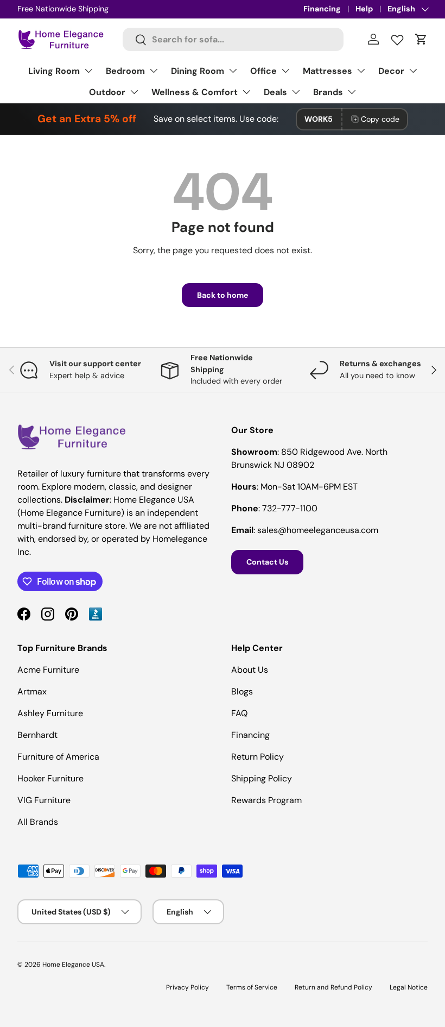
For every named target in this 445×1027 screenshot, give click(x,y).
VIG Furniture (44, 800)
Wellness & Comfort (194, 92)
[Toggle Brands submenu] (351, 91)
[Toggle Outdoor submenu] (134, 91)
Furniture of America (58, 756)
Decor (391, 71)
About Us (249, 669)
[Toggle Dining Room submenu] (232, 70)
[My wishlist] (397, 37)
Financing (322, 9)
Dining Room (197, 71)
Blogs (242, 691)
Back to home (222, 295)
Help (364, 9)
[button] (421, 39)
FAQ (239, 713)
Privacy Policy (187, 987)
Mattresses (327, 71)
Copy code (380, 119)
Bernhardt (37, 735)
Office (263, 71)
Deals (275, 92)
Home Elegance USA (73, 964)
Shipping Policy (261, 778)
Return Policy (257, 756)
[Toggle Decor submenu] (412, 70)
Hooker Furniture (50, 778)
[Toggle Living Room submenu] (88, 70)
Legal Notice (409, 987)
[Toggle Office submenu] (285, 70)
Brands (328, 92)
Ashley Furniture (50, 713)
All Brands (37, 822)
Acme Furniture (48, 669)
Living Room (54, 71)
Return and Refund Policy (333, 987)
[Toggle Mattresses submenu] (360, 70)
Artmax (32, 691)
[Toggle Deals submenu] (295, 91)
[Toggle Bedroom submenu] (153, 70)
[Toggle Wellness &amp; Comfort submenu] (246, 91)
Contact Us (267, 562)
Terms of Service (251, 987)
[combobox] (233, 39)
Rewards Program (266, 800)
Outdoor (107, 92)
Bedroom (125, 71)
